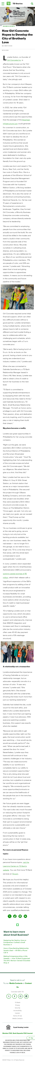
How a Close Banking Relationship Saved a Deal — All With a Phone (16, 950)
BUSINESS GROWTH (9, 26)
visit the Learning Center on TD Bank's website (16, 866)
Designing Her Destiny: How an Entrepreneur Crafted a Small (15, 942)
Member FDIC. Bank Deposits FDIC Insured (17, 1033)
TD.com (15, 874)
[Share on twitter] (9, 916)
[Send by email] (25, 916)
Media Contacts (15, 983)
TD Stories (18, 3)
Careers (17, 1013)
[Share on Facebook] (15, 916)
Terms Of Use (17, 1016)
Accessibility (17, 1010)
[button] (3, 3)
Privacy (17, 1005)
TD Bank (17, 1002)
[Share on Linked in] (20, 916)
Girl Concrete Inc (14, 60)
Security (17, 1008)
